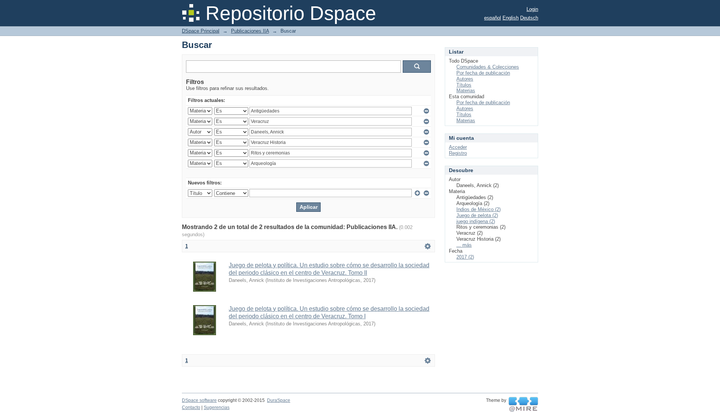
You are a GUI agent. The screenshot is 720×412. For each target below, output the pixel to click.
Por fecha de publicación (483, 73)
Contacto (191, 407)
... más (464, 245)
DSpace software (199, 400)
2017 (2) (465, 257)
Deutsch (529, 18)
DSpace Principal (200, 31)
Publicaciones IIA (250, 31)
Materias (465, 90)
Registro (458, 153)
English (510, 18)
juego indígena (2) (475, 221)
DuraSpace (278, 400)
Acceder (458, 147)
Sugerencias (217, 407)
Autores (464, 79)
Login (532, 9)
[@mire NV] (523, 404)
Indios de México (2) (478, 209)
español (492, 18)
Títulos (463, 85)
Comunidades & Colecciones (487, 67)
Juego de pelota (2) (477, 215)
